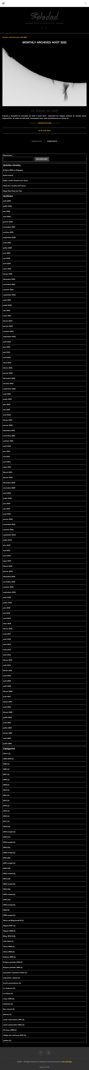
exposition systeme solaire (15, 973)
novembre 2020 (9, 488)
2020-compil (9, 853)
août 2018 (7, 597)
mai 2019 (6, 550)
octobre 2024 (8, 290)
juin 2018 (6, 608)
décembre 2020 (9, 483)
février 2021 (7, 472)
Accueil (5, 37)
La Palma (8, 993)
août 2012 (7, 655)
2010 (6, 790)
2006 (6, 769)
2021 (6, 858)
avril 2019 (7, 556)
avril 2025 (7, 263)
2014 (6, 811)
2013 (6, 806)
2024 (6, 889)
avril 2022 (7, 415)
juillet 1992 (7, 743)
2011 (6, 795)
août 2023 (7, 342)
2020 (6, 847)
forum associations (12, 983)
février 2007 (7, 702)
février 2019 (7, 566)
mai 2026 (6, 211)
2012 (6, 800)
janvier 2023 (8, 373)
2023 (6, 879)
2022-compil (9, 873)
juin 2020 (6, 503)
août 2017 (7, 634)
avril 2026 (7, 217)
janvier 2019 (8, 571)
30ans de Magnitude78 (13, 920)
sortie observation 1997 (13, 1019)
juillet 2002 (7, 728)
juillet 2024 (7, 305)
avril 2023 (7, 357)
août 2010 (7, 676)
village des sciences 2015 (14, 1035)
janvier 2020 (8, 519)
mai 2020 (6, 509)
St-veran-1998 (10, 1030)
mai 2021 (6, 456)
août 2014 (7, 644)
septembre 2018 (9, 592)
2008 (6, 780)
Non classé (8, 1009)
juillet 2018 (7, 603)
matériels (8, 1004)
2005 (6, 764)
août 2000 (7, 738)
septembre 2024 (9, 295)
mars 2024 (7, 316)
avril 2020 (7, 514)
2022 (6, 868)
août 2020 (7, 493)
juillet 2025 (7, 248)
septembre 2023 (9, 336)
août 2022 (7, 394)
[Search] (85, 3)
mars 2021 (7, 467)
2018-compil (9, 832)
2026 (6, 910)
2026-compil (9, 915)
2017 (6, 821)
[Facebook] (42, 28)
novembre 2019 (9, 524)
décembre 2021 (9, 430)
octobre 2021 (8, 441)
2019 (6, 837)
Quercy (7, 1014)
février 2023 (7, 368)
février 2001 (7, 733)
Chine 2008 (8, 946)
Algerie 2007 (9, 926)
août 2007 (7, 696)
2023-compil (9, 884)
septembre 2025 (9, 237)
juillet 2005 (7, 717)
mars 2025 (7, 269)
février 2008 (7, 691)
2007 (6, 774)
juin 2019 (6, 545)
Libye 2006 (8, 999)
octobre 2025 (8, 232)
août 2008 (7, 686)
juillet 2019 (7, 540)
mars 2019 (7, 561)
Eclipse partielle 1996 (12, 967)
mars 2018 (7, 623)
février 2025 (7, 274)
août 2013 (7, 650)
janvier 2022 (8, 425)
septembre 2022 (9, 389)
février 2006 (7, 712)
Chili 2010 (8, 941)
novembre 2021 (9, 436)
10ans (6, 753)
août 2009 (7, 681)
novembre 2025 (9, 227)
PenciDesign (67, 1062)
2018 (6, 826)
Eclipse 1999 (9, 957)
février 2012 (7, 660)
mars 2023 (7, 363)
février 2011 (7, 670)
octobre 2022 (8, 383)
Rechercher (7, 155)
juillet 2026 (7, 206)
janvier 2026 (8, 222)
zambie (7, 1040)
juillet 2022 (7, 399)
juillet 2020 (7, 498)
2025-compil (9, 905)
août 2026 (7, 201)
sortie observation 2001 (13, 1025)
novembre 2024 (9, 284)
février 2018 (7, 629)
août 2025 (7, 243)
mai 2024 (6, 310)
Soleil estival (8, 175)
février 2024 (7, 321)
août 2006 (7, 707)
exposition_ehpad (11, 978)
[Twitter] (46, 28)
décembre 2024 (9, 279)
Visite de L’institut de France (14, 186)
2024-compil (9, 894)
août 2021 (7, 446)
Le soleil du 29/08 (44, 110)
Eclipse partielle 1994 (12, 962)
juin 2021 (6, 451)
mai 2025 (6, 258)
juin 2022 (6, 404)
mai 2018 (6, 613)
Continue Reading (44, 123)
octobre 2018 (8, 587)
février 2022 (7, 420)
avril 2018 (7, 618)
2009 (6, 785)
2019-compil (9, 842)
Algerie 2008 (9, 931)
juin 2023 (6, 347)
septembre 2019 (9, 535)
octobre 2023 (8, 331)
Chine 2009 (8, 952)
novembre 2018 (9, 582)
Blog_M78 (9, 936)
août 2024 (7, 300)
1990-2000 (8, 759)
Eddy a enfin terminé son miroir (15, 180)
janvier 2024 (8, 326)
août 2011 (7, 665)
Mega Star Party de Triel (12, 191)
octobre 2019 (8, 530)
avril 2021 (7, 462)
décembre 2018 (9, 576)
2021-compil (9, 863)
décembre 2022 (9, 378)
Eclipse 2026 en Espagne (13, 170)
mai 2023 (6, 352)
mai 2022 (6, 410)
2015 (6, 816)
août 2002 (7, 723)
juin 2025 (6, 253)
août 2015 (7, 639)
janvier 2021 (8, 477)
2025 (6, 899)
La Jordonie (9, 988)
